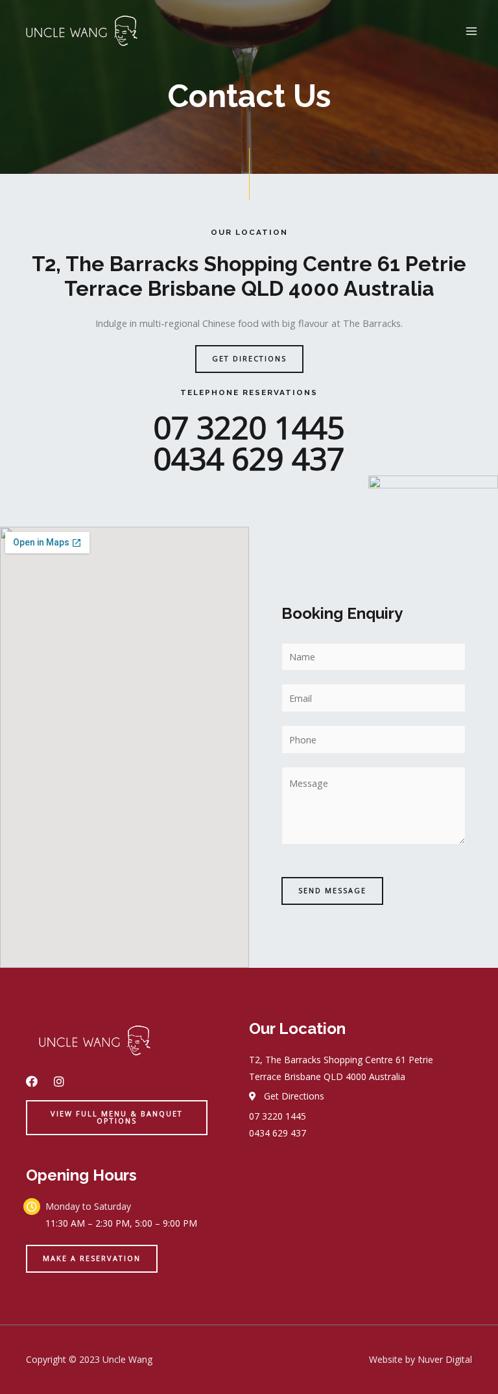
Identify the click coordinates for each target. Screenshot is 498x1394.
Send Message (332, 890)
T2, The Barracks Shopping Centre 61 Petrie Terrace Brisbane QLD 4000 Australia (249, 276)
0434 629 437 (249, 458)
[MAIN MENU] (471, 31)
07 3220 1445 (249, 427)
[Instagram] (59, 1081)
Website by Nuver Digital (420, 1359)
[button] (249, 359)
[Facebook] (32, 1081)
